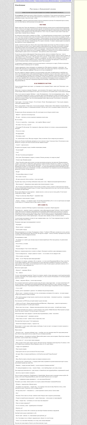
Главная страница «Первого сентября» (25, 0)
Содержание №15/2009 (65, 0)
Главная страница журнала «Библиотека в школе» (47, 0)
